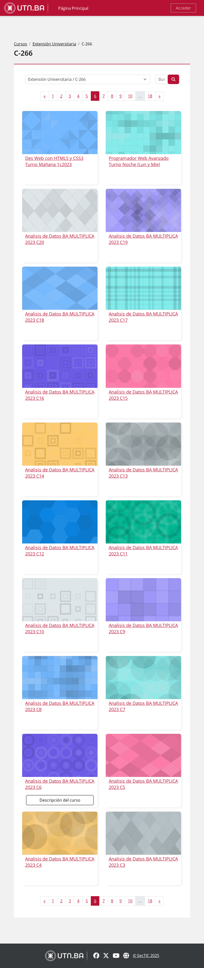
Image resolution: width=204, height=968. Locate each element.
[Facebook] (96, 956)
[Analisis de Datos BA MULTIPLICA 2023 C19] (143, 210)
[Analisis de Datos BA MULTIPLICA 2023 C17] (143, 288)
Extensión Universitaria (54, 44)
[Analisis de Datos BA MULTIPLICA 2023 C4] (60, 833)
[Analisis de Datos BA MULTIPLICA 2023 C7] (143, 677)
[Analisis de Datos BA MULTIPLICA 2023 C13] (143, 444)
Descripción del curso (60, 800)
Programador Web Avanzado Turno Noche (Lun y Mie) (139, 161)
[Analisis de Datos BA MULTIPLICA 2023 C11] (143, 521)
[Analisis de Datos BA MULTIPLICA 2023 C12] (60, 521)
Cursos (20, 44)
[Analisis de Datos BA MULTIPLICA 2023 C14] (60, 444)
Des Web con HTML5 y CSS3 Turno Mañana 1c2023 (54, 161)
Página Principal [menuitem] (73, 8)
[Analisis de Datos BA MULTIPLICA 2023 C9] (143, 599)
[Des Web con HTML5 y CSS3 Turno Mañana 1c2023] (60, 132)
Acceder (183, 8)
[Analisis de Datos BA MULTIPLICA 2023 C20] (60, 210)
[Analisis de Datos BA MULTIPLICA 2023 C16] (60, 366)
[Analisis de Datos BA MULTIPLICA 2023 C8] (60, 677)
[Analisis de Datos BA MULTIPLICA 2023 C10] (60, 599)
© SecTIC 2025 (146, 955)
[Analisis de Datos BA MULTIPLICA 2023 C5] (143, 755)
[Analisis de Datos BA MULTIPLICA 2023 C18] (60, 288)
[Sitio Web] (126, 956)
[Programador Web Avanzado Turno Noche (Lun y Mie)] (143, 132)
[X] (106, 956)
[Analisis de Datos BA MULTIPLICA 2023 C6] (60, 755)
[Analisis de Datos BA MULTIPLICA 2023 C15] (143, 366)
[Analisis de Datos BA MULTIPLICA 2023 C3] (143, 833)
